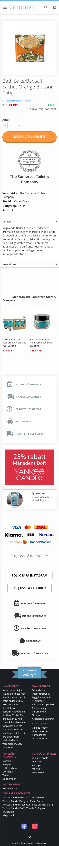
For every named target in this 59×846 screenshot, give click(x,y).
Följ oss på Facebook (29, 588)
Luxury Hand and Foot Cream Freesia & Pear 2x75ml (14, 342)
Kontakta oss (39, 734)
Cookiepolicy (39, 708)
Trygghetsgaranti (41, 697)
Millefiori (37, 768)
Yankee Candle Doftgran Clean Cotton (23, 801)
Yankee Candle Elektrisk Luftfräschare (23, 797)
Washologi (38, 772)
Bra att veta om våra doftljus (40, 498)
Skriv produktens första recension (16, 101)
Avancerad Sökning (43, 718)
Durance (36, 761)
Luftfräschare (9, 768)
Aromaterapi (9, 788)
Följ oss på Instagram (29, 575)
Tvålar (5, 775)
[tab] (29, 221)
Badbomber (9, 778)
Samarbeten (39, 690)
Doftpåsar (8, 771)
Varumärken (39, 711)
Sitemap (36, 715)
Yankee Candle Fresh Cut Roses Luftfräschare (27, 804)
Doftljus (6, 760)
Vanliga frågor (40, 727)
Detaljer (6, 221)
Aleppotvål (8, 815)
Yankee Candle (40, 757)
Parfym (6, 764)
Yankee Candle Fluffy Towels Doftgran (23, 808)
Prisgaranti (38, 700)
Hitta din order (40, 731)
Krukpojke (8, 811)
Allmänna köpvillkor (43, 704)
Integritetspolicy (41, 693)
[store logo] (15, 7)
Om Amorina (39, 738)
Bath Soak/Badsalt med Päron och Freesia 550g (41, 342)
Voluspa (36, 765)
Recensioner (9, 264)
